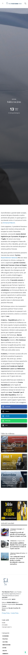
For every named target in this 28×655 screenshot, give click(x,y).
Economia (5, 636)
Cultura (5, 642)
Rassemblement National (9, 258)
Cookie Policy (14, 613)
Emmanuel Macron (9, 223)
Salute (4, 650)
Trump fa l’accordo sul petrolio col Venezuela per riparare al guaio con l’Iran (18, 534)
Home (3, 622)
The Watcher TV (7, 627)
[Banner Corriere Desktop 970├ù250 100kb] (14, 510)
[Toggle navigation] (2, 3)
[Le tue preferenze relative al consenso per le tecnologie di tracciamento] (25, 652)
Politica (5, 639)
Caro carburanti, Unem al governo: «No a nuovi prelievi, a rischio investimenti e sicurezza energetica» (17, 560)
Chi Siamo (5, 625)
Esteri (4, 647)
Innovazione (6, 644)
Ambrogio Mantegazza (14, 113)
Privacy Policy (6, 613)
